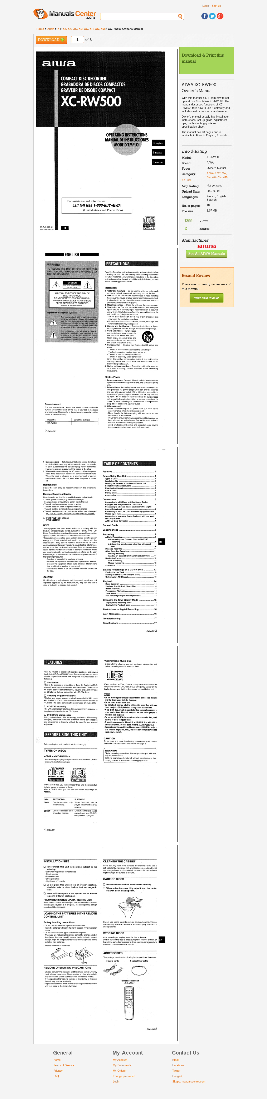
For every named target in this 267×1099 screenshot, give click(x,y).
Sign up (216, 5)
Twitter (176, 1070)
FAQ (56, 1076)
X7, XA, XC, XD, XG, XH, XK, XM (84, 28)
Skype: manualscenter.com (188, 1081)
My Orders (119, 1070)
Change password (123, 1076)
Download (49, 40)
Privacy (58, 1070)
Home (40, 28)
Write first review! (206, 298)
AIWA (50, 28)
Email (175, 1059)
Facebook (178, 1065)
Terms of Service (63, 1065)
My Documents (122, 1065)
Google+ (177, 1076)
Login (205, 5)
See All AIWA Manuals (206, 254)
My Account (120, 1059)
